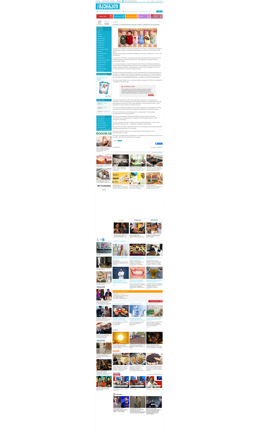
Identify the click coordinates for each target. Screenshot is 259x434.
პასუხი (150, 95)
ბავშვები (120, 140)
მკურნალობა (106, 111)
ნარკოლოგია (100, 47)
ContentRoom (157, 152)
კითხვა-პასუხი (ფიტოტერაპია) (120, 291)
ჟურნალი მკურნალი (115, 11)
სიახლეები (100, 30)
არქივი (98, 96)
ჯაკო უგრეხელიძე (101, 127)
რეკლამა (112, 1)
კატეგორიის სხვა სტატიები (119, 241)
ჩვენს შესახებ (105, 1)
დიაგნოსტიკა (100, 71)
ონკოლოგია (100, 55)
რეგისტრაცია (159, 1)
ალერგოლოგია (101, 42)
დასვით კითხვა (154, 301)
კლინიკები (100, 11)
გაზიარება (160, 143)
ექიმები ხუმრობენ (101, 62)
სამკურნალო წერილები (118, 304)
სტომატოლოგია (101, 38)
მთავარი (98, 1)
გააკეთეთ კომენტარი (157, 147)
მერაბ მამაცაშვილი (101, 123)
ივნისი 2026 (108, 96)
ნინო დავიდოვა (100, 118)
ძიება (159, 11)
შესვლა (153, 1)
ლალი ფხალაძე (101, 120)
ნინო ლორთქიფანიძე (102, 125)
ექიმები (107, 11)
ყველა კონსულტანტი (105, 129)
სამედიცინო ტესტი (101, 68)
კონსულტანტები (101, 116)
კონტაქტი (118, 1)
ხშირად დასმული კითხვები (130, 1)
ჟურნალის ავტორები (102, 74)
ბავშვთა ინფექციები (102, 103)
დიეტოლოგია (100, 45)
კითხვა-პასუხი (100, 100)
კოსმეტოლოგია (101, 58)
